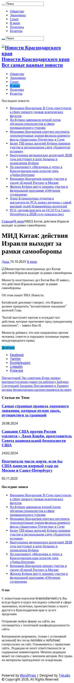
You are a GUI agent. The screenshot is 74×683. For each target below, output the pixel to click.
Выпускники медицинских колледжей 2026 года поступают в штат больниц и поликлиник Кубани (41, 159)
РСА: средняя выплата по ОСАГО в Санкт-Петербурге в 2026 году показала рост (40, 212)
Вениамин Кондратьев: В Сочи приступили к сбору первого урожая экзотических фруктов (40, 112)
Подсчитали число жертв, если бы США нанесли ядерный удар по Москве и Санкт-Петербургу (32, 465)
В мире (15, 23)
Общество (17, 11)
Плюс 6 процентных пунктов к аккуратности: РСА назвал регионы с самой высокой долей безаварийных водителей (40, 202)
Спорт (14, 19)
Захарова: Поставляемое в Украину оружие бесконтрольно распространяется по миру (37, 388)
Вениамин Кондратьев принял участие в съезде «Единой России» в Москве (38, 181)
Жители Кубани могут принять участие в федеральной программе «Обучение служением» (39, 190)
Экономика (18, 15)
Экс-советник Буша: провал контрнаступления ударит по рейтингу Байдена (35, 380)
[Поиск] (3, 4)
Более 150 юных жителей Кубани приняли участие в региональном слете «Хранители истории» (40, 147)
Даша (6, 262)
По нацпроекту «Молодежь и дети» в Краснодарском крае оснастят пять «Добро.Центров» (36, 171)
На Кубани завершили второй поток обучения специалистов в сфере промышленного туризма (35, 124)
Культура (16, 31)
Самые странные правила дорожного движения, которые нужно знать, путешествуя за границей (35, 410)
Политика (17, 27)
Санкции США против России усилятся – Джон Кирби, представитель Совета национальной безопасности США (37, 438)
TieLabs (64, 675)
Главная (7, 221)
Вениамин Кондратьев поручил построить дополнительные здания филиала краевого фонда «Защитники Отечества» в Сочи (40, 135)
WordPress (28, 675)
